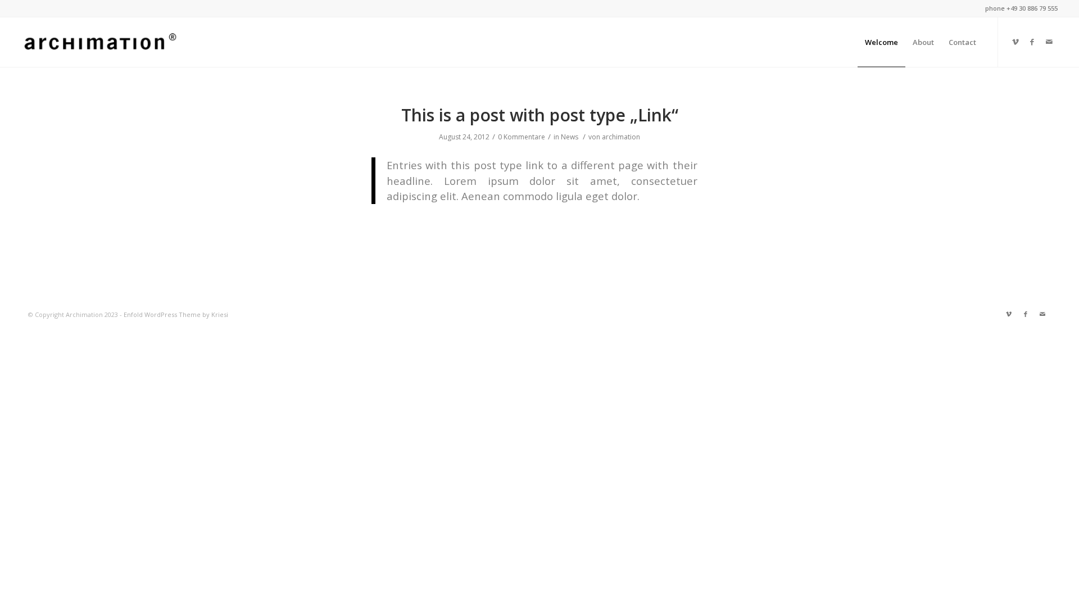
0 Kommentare (521, 137)
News (569, 137)
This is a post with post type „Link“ (539, 114)
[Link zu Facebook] (1032, 41)
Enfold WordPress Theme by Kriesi (176, 314)
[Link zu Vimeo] (1015, 41)
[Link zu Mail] (1049, 41)
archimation (621, 137)
